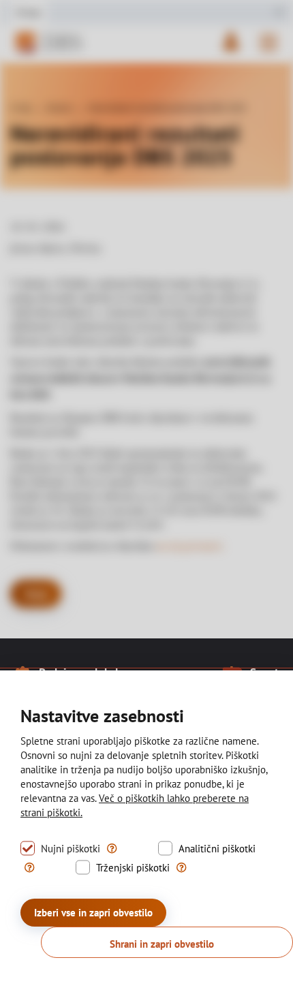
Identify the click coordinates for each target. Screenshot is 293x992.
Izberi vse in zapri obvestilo (93, 912)
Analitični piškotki (217, 848)
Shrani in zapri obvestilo (162, 943)
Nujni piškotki (70, 848)
